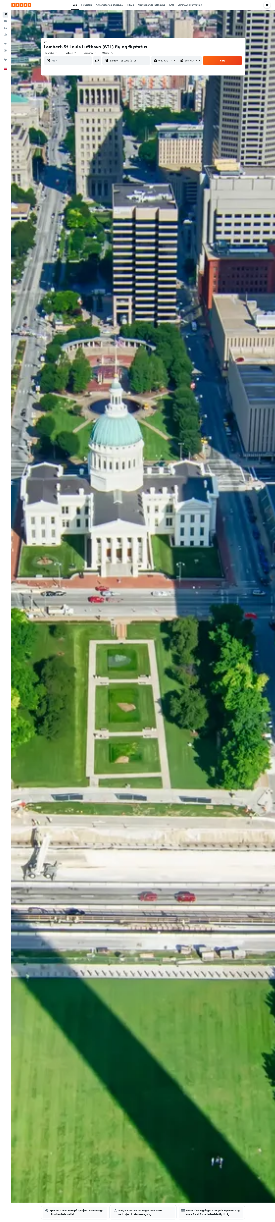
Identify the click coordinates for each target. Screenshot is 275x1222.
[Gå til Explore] (5, 44)
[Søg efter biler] (5, 28)
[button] (5, 4)
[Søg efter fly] (5, 14)
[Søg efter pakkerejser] (5, 35)
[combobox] (51, 52)
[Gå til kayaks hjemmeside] (21, 5)
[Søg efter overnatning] (5, 21)
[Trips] (5, 59)
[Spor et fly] (5, 50)
